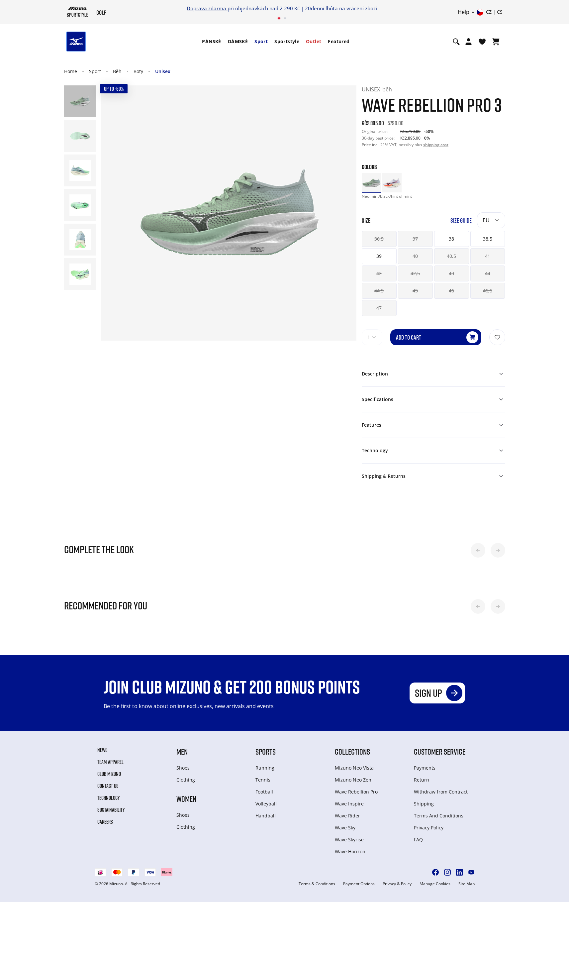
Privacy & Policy (397, 884)
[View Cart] (496, 41)
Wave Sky (345, 827)
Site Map (466, 884)
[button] (478, 550)
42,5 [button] (415, 273)
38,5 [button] (487, 239)
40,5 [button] (451, 256)
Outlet (313, 41)
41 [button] (487, 256)
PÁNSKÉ (211, 41)
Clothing (185, 780)
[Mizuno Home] (77, 11)
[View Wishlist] (482, 41)
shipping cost (435, 145)
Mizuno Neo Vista (354, 768)
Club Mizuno (109, 774)
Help (463, 12)
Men (182, 751)
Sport (261, 41)
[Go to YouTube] (471, 872)
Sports (265, 751)
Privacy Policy (428, 827)
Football (264, 792)
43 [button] (451, 273)
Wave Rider (347, 815)
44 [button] (487, 273)
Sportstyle (286, 41)
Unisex (162, 71)
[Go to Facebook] (435, 872)
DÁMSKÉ (238, 41)
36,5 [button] (379, 239)
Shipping (424, 803)
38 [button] (451, 239)
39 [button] (379, 256)
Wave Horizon (350, 851)
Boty (138, 71)
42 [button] (379, 273)
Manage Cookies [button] (435, 884)
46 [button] (451, 290)
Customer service (439, 751)
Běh (117, 71)
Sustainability (111, 809)
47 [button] (379, 308)
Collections (352, 751)
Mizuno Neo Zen (353, 780)
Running (264, 768)
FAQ (418, 839)
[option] (371, 182)
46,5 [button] (487, 290)
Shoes (183, 768)
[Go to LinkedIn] (459, 872)
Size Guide (461, 220)
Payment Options (359, 884)
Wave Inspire (349, 803)
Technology (108, 797)
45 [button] (415, 290)
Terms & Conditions (317, 884)
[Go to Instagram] (447, 872)
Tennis (262, 780)
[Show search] (456, 41)
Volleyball (266, 803)
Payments (424, 768)
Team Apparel (110, 762)
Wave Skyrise (349, 839)
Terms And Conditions (438, 815)
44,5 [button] (379, 290)
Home (70, 71)
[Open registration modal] (468, 41)
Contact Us (108, 786)
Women (186, 798)
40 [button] (415, 256)
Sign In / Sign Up (328, 8)
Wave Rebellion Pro (356, 792)
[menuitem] (211, 41)
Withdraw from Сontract (441, 792)
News (102, 750)
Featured (338, 41)
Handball (265, 815)
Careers (105, 821)
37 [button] (415, 239)
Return (421, 780)
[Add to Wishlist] (497, 337)
